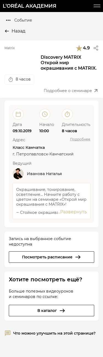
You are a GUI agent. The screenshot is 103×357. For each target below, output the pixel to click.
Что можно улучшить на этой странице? (54, 333)
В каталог (47, 310)
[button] (96, 48)
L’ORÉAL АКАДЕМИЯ (29, 6)
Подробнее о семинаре (68, 90)
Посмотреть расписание (47, 257)
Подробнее (80, 139)
